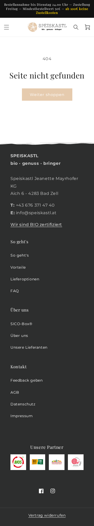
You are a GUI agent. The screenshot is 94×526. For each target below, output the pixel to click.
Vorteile (18, 267)
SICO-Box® (21, 323)
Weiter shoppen (47, 94)
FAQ (14, 291)
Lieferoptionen (24, 279)
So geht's (19, 255)
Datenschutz (23, 404)
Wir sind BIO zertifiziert (36, 224)
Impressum (21, 416)
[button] (6, 27)
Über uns (19, 335)
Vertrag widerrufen (47, 515)
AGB (14, 392)
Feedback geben (26, 380)
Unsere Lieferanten (29, 347)
